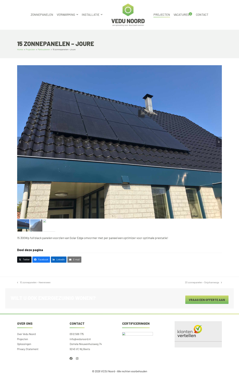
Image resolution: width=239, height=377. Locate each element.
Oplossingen (24, 344)
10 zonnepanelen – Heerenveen (34, 283)
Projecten (22, 339)
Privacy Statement (27, 349)
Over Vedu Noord (26, 334)
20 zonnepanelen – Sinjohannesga (202, 283)
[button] (20, 142)
